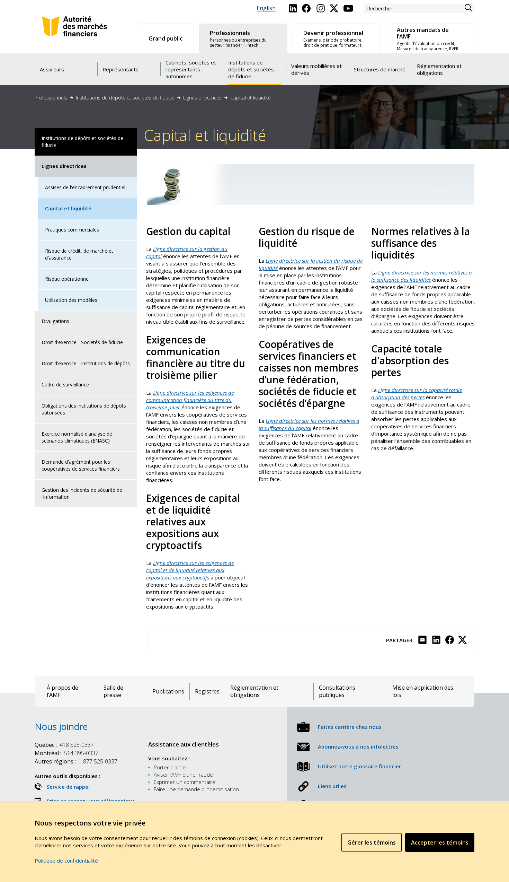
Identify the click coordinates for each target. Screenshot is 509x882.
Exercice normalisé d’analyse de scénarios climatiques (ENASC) (77, 437)
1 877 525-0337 (76, 761)
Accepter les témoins (439, 842)
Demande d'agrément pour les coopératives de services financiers (81, 465)
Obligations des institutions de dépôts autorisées (84, 409)
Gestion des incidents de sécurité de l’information (82, 493)
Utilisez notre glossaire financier (359, 766)
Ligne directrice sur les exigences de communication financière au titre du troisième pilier (190, 400)
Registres (207, 691)
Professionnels (51, 98)
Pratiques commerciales (72, 229)
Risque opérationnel (67, 279)
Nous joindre (61, 726)
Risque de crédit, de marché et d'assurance (79, 254)
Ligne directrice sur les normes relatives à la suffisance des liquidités (421, 276)
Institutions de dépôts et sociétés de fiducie (125, 98)
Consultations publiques (337, 691)
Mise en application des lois (422, 691)
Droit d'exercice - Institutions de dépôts (86, 363)
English (266, 8)
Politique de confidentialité (66, 860)
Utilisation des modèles (71, 300)
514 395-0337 (66, 753)
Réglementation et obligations (254, 691)
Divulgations (55, 321)
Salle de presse (113, 691)
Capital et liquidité (250, 98)
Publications (168, 691)
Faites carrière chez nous (350, 726)
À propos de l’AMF (62, 691)
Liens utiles (332, 786)
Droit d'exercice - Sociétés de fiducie (82, 342)
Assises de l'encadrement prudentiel (85, 187)
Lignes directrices (202, 98)
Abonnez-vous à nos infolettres (358, 746)
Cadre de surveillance (65, 384)
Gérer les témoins (371, 842)
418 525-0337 (64, 745)
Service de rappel (68, 786)
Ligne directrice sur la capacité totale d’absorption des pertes (416, 393)
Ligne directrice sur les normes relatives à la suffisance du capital (309, 424)
